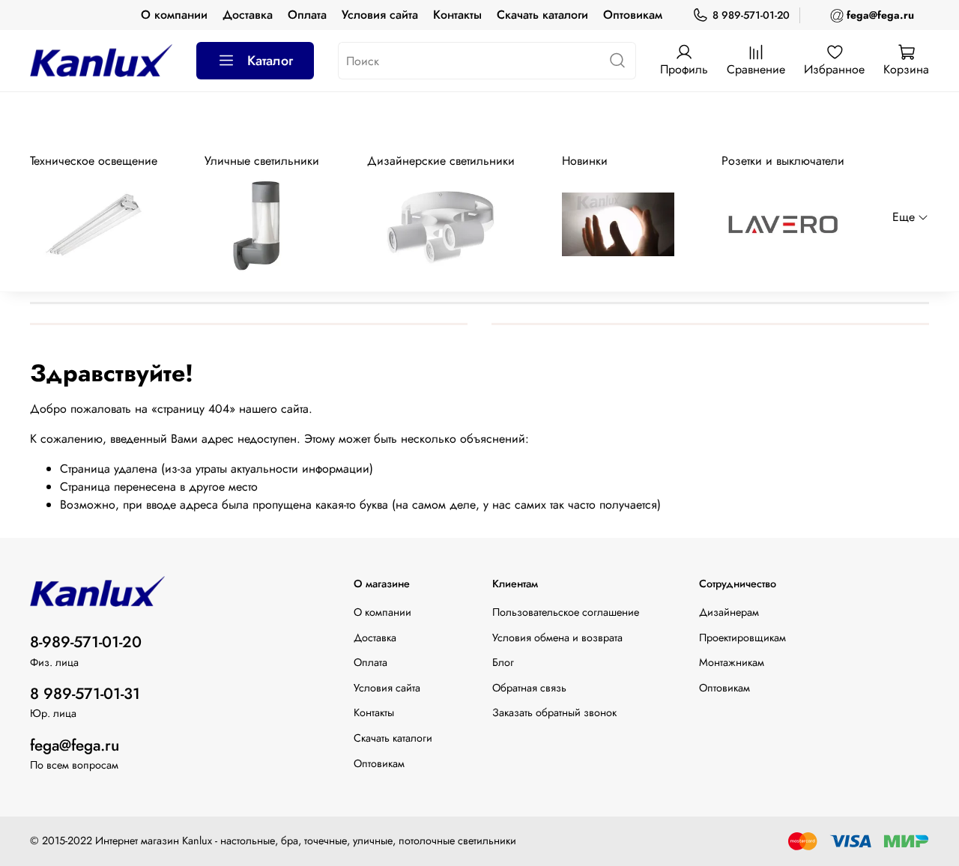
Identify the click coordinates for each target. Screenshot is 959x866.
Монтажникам (731, 662)
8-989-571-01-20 (86, 642)
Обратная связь (529, 687)
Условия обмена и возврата (557, 637)
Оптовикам (632, 14)
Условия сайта (380, 14)
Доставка (248, 14)
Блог (503, 662)
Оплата (307, 14)
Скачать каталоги (542, 14)
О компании (174, 14)
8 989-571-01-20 (751, 14)
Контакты (457, 14)
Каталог (270, 60)
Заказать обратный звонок (554, 712)
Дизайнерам (729, 612)
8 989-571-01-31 (85, 693)
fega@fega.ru (74, 745)
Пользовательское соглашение (565, 612)
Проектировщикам (742, 637)
